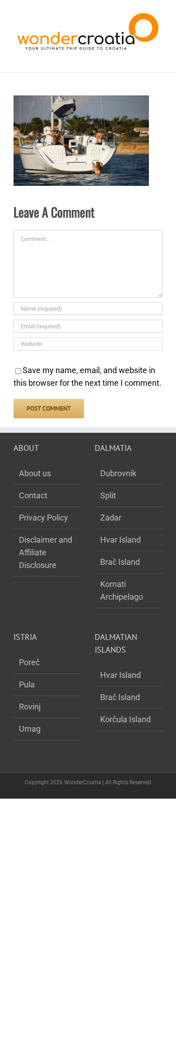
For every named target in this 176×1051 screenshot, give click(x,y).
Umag (30, 729)
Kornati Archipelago (121, 590)
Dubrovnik (118, 473)
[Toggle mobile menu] (158, 58)
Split (108, 495)
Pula (27, 684)
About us (35, 473)
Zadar (110, 517)
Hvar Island (120, 539)
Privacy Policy (43, 517)
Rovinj (30, 706)
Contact (33, 495)
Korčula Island (125, 719)
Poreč (29, 662)
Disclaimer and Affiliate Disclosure (45, 552)
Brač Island (120, 562)
